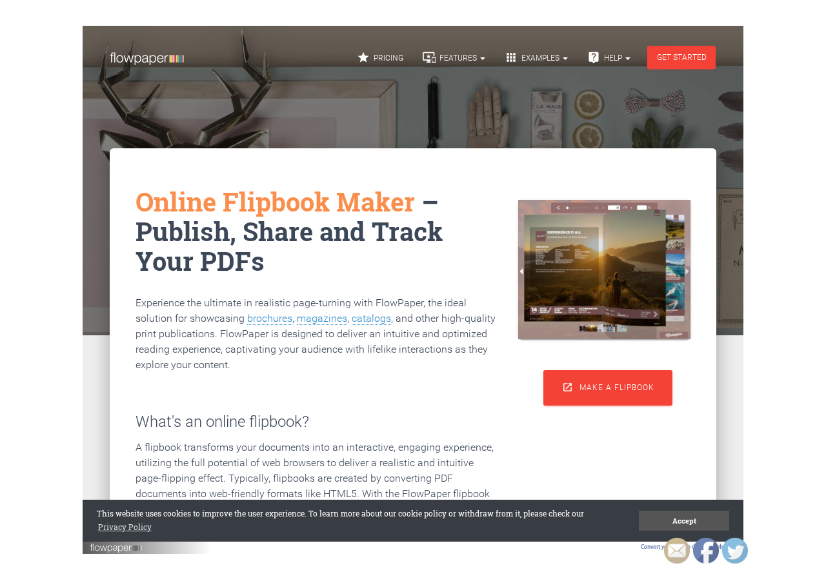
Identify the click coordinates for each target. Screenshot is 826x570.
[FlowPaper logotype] (116, 550)
